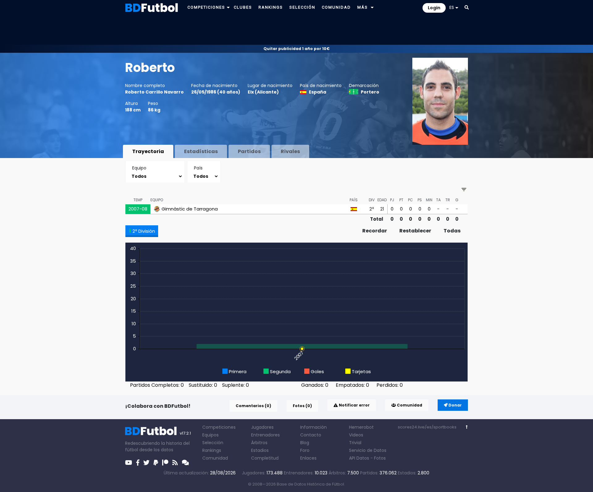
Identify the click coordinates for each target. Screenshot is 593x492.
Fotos (380, 458)
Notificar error (354, 405)
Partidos (249, 151)
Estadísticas (201, 151)
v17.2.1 (185, 433)
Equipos (210, 435)
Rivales (290, 151)
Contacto (310, 435)
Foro (304, 450)
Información (313, 427)
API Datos (359, 458)
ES (451, 7)
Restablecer (415, 230)
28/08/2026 (223, 473)
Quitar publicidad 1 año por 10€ (296, 48)
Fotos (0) (302, 405)
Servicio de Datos (367, 450)
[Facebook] (137, 462)
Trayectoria (148, 151)
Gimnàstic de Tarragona (190, 209)
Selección (212, 443)
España (317, 92)
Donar (455, 405)
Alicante (267, 92)
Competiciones (219, 427)
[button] (228, 7)
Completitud (265, 458)
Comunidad (409, 405)
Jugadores (262, 427)
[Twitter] (146, 462)
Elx (251, 92)
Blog (304, 443)
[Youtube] (128, 462)
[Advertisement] (296, 30)
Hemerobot (361, 427)
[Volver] (467, 427)
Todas (452, 230)
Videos (356, 435)
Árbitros (259, 443)
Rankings (211, 450)
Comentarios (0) (253, 405)
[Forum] (185, 462)
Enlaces (308, 458)
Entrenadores (265, 435)
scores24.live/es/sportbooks (427, 427)
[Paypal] (156, 462)
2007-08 (137, 209)
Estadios (260, 450)
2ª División (143, 231)
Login (434, 8)
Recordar (374, 230)
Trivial (355, 443)
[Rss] (175, 462)
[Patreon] (165, 462)
